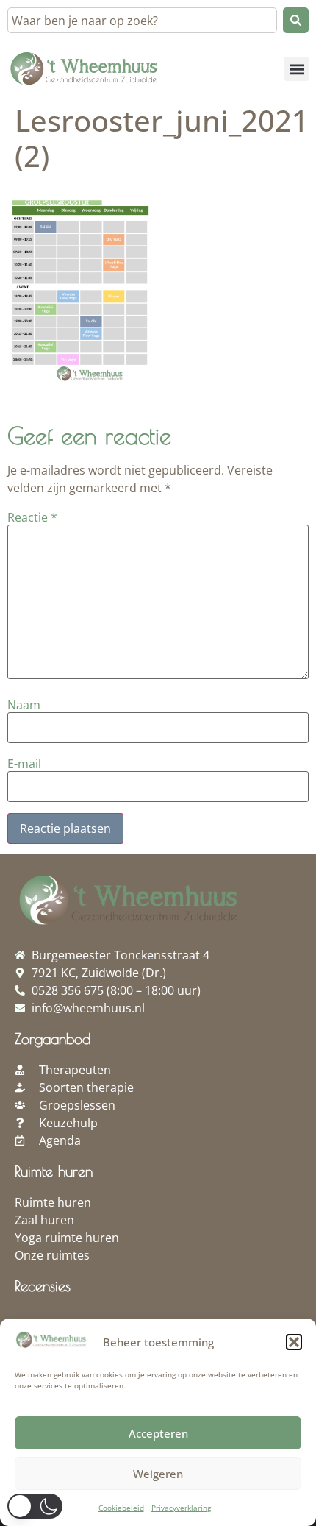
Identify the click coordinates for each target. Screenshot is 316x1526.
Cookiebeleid (121, 1507)
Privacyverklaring (181, 1507)
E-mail (24, 764)
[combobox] (142, 20)
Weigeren (158, 1473)
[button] (294, 1342)
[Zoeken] (296, 20)
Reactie (32, 517)
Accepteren (158, 1433)
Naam (23, 705)
